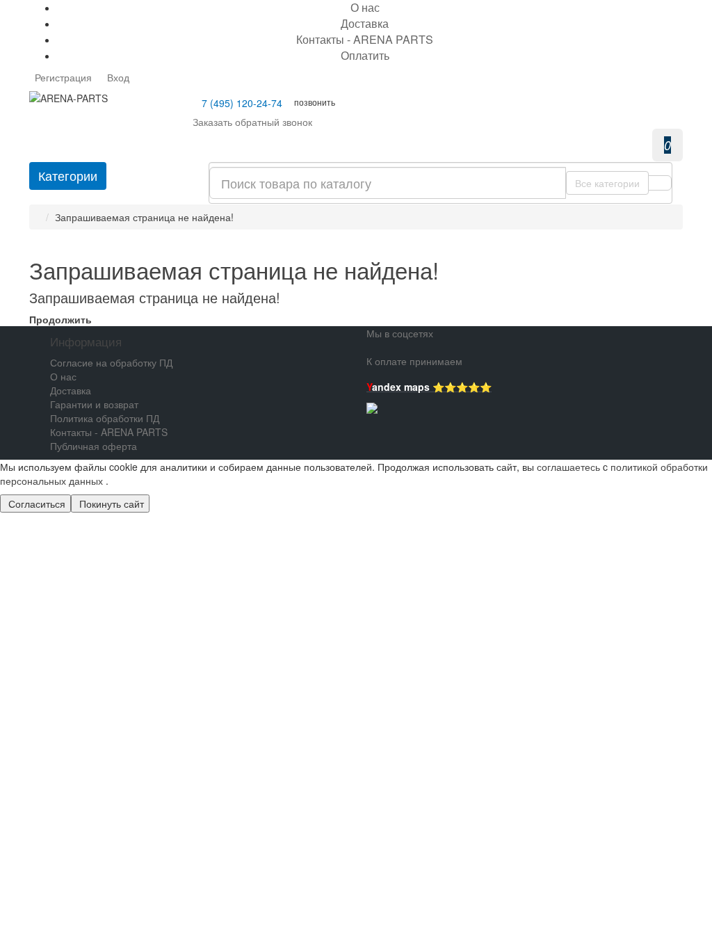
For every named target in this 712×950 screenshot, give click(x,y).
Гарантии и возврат (94, 404)
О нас (63, 376)
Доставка (365, 23)
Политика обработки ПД (104, 418)
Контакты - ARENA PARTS (364, 39)
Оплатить (365, 55)
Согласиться (35, 503)
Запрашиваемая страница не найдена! (144, 217)
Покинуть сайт (110, 503)
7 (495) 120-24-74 (242, 103)
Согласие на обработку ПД (111, 362)
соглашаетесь (570, 467)
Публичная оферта (93, 446)
